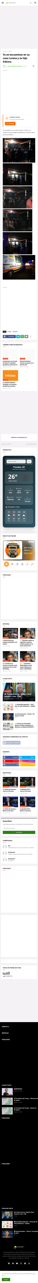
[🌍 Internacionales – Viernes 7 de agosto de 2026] (8, 716)
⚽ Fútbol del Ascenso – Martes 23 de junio (10, 809)
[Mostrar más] (30, 336)
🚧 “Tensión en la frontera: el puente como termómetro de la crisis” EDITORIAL (10, 666)
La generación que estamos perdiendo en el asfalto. (10, 642)
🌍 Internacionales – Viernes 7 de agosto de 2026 (25, 715)
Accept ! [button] (6, 1279)
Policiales (15, 331)
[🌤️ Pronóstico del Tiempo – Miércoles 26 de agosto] (7, 1101)
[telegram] (25, 1263)
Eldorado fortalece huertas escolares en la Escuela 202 (27, 363)
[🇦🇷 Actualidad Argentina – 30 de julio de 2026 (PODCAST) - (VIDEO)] (8, 707)
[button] (2, 2)
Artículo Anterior (6, 444)
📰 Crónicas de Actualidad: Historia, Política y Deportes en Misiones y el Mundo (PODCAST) (24, 725)
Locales (9, 51)
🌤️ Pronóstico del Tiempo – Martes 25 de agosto (25, 1109)
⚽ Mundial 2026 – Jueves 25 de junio (25, 790)
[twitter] (12, 1263)
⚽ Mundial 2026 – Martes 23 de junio (25, 809)
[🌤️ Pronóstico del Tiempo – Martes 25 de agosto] (7, 1110)
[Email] (26, 336)
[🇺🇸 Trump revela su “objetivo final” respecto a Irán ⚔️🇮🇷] (7, 1215)
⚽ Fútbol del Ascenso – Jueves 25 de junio (10, 790)
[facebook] (8, 1263)
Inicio (4, 51)
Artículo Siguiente (31, 444)
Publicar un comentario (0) (19, 437)
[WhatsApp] (22, 336)
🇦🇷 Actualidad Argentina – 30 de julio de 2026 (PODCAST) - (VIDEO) (25, 705)
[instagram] (21, 1263)
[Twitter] (18, 336)
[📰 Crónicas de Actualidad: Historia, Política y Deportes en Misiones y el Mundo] (8, 726)
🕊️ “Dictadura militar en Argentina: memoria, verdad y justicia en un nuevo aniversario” (27, 643)
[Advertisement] (19, 27)
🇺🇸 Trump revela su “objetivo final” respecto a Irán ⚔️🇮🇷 (24, 1213)
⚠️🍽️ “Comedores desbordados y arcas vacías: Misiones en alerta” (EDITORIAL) (26, 666)
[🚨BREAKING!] (7, 1091)
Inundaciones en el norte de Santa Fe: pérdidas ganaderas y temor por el (10, 363)
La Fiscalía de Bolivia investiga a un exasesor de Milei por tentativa (10, 384)
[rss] (29, 1263)
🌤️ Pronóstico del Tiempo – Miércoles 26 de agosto (26, 1099)
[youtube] (17, 1263)
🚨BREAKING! (18, 1089)
